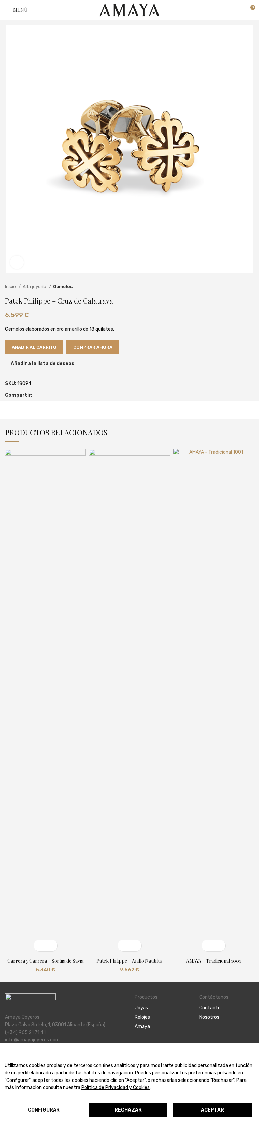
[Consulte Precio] (207, 945)
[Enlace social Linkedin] (53, 395)
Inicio (11, 286)
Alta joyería (35, 286)
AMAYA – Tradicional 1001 (213, 961)
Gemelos (63, 286)
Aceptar (212, 1110)
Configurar (44, 1110)
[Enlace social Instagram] (211, 1035)
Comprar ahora (92, 347)
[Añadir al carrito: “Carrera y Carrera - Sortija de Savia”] (40, 945)
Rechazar (128, 1110)
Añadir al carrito (34, 347)
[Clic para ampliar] (17, 262)
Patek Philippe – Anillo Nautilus (129, 961)
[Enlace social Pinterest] (46, 395)
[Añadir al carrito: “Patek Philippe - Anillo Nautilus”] (124, 945)
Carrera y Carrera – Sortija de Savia (45, 961)
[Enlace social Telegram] (61, 395)
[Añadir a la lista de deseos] (51, 945)
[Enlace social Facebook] (38, 395)
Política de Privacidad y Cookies (115, 1087)
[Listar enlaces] (162, 1008)
